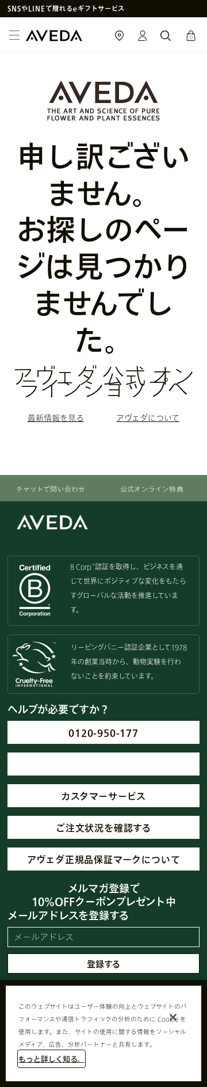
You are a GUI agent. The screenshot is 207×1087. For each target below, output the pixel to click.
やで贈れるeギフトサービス (66, 8)
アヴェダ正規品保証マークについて (104, 859)
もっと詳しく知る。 (51, 1059)
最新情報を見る (56, 417)
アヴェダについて (147, 417)
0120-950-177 (103, 733)
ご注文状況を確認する (103, 828)
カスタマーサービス (103, 796)
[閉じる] (173, 1017)
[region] (103, 1033)
